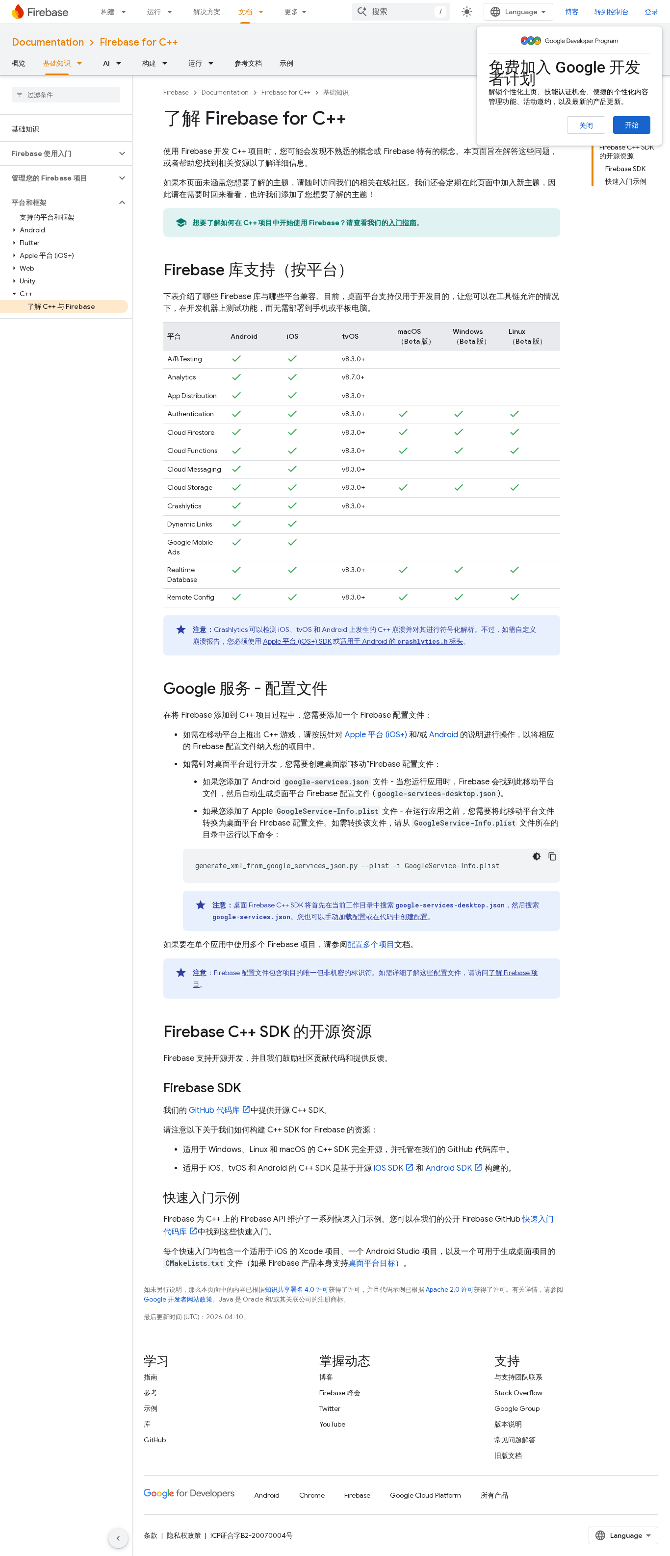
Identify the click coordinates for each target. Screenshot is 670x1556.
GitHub (155, 1439)
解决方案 (207, 11)
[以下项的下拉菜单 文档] (264, 12)
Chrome (312, 1495)
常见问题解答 (515, 1439)
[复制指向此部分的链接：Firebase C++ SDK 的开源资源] (381, 1033)
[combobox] (401, 12)
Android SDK (449, 1168)
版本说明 (508, 1424)
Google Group (517, 1408)
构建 (108, 11)
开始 (632, 125)
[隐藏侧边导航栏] (118, 1538)
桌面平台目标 (371, 1263)
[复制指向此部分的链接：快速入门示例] (249, 1199)
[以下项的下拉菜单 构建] (126, 12)
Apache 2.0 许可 (450, 1289)
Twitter (329, 1408)
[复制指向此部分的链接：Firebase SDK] (251, 1089)
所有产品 (494, 1495)
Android (443, 735)
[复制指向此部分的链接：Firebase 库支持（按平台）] (363, 271)
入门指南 (402, 222)
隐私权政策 (184, 1535)
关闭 (586, 125)
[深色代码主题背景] (536, 856)
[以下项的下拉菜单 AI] (121, 63)
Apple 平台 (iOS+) (376, 735)
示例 (286, 63)
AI (106, 63)
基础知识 (57, 63)
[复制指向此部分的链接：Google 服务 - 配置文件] (337, 690)
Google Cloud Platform (425, 1495)
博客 (572, 11)
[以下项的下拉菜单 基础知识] (82, 63)
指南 (150, 1377)
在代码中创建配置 (400, 916)
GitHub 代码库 (214, 1110)
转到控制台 (611, 11)
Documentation (48, 42)
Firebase (176, 92)
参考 (150, 1392)
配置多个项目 (370, 945)
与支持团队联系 (518, 1377)
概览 (19, 63)
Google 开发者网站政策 (178, 1299)
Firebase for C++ (139, 42)
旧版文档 (508, 1455)
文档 (245, 11)
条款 (150, 1535)
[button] (58, 153)
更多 (291, 11)
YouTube (332, 1424)
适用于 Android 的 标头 (401, 641)
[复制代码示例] (552, 856)
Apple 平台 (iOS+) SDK (297, 641)
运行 (154, 11)
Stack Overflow (518, 1392)
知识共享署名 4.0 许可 (297, 1289)
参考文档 (248, 63)
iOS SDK (388, 1168)
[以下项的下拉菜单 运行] (172, 12)
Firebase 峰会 (340, 1392)
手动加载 (338, 916)
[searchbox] (66, 94)
